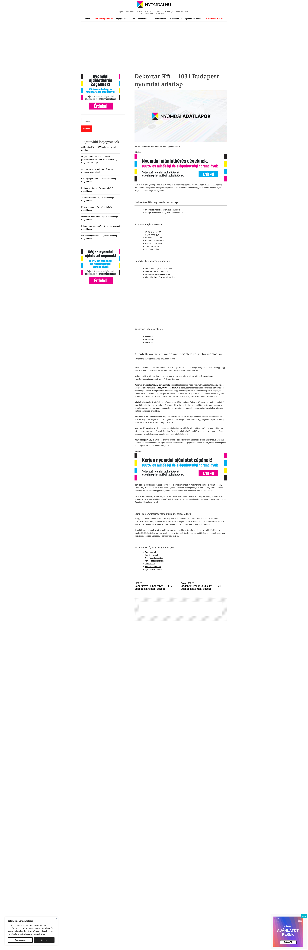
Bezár (304, 916)
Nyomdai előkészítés (154, 558)
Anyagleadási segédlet (125, 19)
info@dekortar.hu (162, 274)
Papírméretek (143, 19)
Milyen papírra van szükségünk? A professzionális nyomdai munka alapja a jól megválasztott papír (100, 160)
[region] (31, 931)
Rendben (44, 940)
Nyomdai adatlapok (193, 19)
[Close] (56, 918)
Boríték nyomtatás (153, 566)
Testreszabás (20, 940)
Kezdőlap (89, 19)
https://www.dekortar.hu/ (164, 277)
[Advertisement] (154, 43)
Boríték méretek (160, 19)
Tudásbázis (174, 19)
